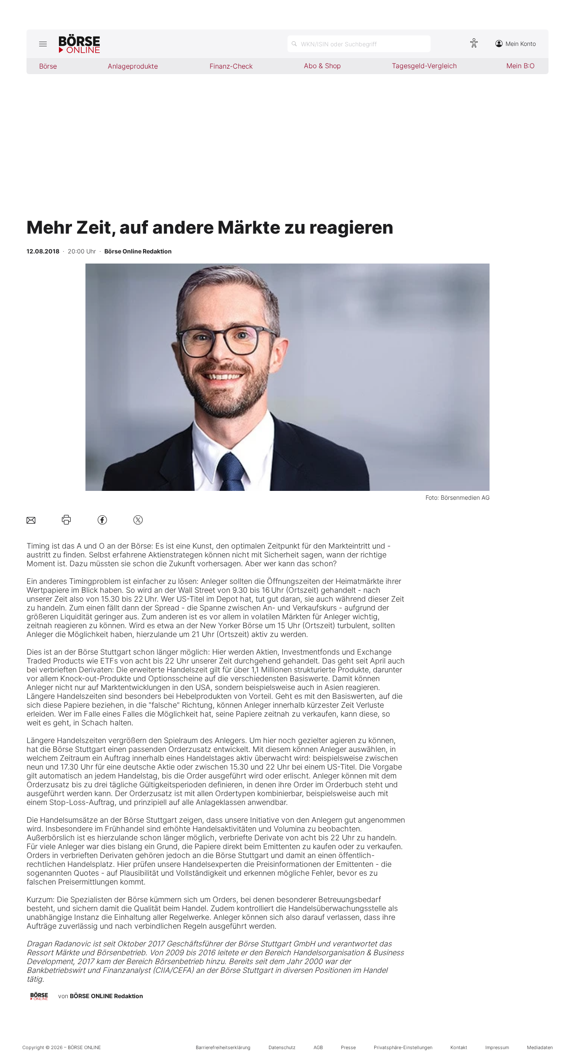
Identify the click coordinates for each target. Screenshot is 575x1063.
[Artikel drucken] (66, 520)
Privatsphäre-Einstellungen (403, 1047)
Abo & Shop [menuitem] (322, 65)
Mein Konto (521, 43)
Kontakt (458, 1047)
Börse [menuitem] (48, 66)
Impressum (497, 1047)
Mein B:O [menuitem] (520, 65)
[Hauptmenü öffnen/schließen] (43, 43)
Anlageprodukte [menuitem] (133, 66)
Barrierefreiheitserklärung (223, 1047)
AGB (318, 1047)
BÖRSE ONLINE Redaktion (106, 995)
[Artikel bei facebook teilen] (102, 520)
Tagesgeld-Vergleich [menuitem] (424, 65)
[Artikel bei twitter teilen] (138, 520)
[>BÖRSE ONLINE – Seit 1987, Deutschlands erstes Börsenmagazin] (79, 43)
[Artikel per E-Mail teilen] (30, 519)
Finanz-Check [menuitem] (231, 66)
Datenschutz (282, 1047)
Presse (348, 1047)
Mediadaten (540, 1047)
